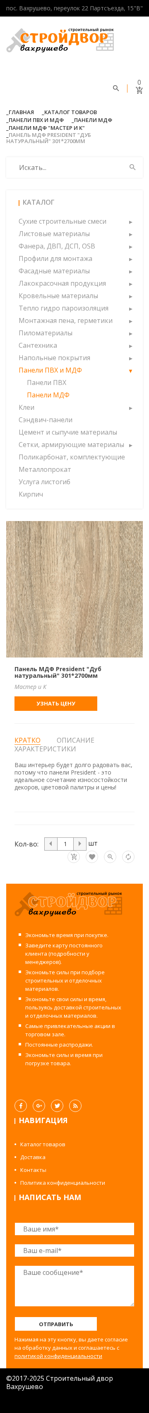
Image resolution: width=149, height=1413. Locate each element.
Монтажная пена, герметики (66, 320)
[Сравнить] (128, 857)
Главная (21, 112)
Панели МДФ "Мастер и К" (47, 127)
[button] (130, 221)
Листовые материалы (54, 233)
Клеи (26, 407)
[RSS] (75, 1106)
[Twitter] (57, 1106)
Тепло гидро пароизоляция (63, 308)
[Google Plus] (39, 1106)
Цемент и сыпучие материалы (68, 432)
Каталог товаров (70, 112)
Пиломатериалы (45, 332)
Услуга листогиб (44, 481)
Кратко (27, 740)
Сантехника (38, 345)
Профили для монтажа (55, 258)
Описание (75, 740)
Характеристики (45, 749)
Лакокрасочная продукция (62, 283)
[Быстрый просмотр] (110, 857)
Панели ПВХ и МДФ (36, 120)
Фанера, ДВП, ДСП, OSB (57, 246)
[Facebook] (20, 1106)
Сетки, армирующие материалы (71, 444)
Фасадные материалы (54, 270)
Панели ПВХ (46, 382)
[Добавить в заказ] (73, 857)
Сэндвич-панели (45, 419)
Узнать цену (55, 703)
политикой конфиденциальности (58, 1356)
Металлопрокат (45, 469)
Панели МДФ (93, 120)
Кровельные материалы (58, 295)
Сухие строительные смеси (62, 221)
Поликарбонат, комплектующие (72, 456)
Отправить (56, 1324)
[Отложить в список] (92, 857)
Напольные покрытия (54, 357)
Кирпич (31, 494)
